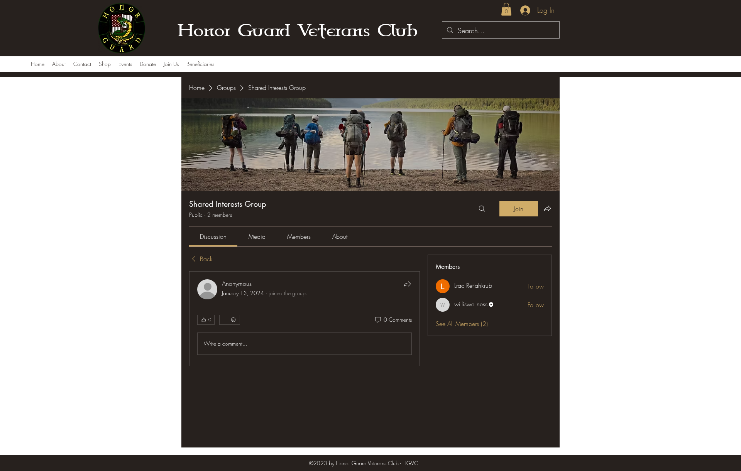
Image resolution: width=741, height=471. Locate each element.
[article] (304, 318)
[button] (506, 9)
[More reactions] (229, 320)
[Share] (407, 284)
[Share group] (547, 208)
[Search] (482, 208)
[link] (213, 236)
